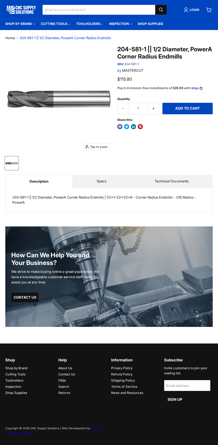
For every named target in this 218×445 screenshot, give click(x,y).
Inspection (119, 24)
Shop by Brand (19, 24)
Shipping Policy (123, 380)
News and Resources (127, 393)
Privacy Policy (122, 368)
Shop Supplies (150, 24)
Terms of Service (124, 387)
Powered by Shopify (18, 432)
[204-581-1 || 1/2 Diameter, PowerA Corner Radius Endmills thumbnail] (12, 163)
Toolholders (88, 24)
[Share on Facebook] (119, 126)
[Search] (161, 10)
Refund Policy (121, 374)
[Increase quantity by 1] (153, 108)
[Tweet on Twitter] (126, 126)
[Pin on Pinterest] (140, 126)
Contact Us (66, 374)
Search (63, 387)
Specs (101, 181)
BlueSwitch (98, 428)
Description (39, 181)
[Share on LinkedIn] (133, 126)
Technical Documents (172, 181)
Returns (64, 393)
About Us (65, 368)
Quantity (123, 99)
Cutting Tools (54, 24)
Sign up (175, 399)
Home (10, 38)
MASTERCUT (132, 70)
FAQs (62, 380)
